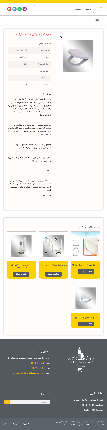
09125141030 (36, 368)
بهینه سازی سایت (10, 423)
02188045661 (37, 363)
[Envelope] (9, 9)
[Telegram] (14, 9)
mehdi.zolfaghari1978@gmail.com (28, 373)
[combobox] (64, 9)
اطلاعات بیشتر (86, 271)
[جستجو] (7, 402)
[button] (97, 20)
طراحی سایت (23, 423)
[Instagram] (24, 9)
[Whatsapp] (19, 9)
